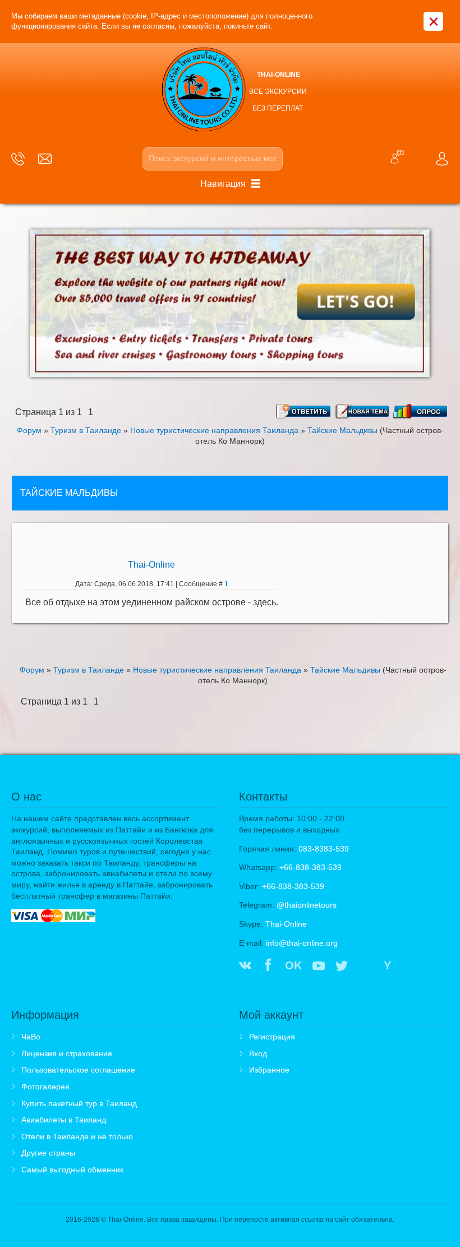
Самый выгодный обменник (72, 1169)
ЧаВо (30, 1036)
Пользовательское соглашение (78, 1069)
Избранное (269, 1069)
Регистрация (272, 1036)
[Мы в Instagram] (364, 966)
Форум (29, 430)
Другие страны (48, 1152)
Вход (258, 1053)
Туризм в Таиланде (85, 430)
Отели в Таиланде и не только (77, 1136)
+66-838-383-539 (310, 867)
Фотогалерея (45, 1086)
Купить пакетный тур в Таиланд (79, 1103)
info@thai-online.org (302, 942)
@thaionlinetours (307, 904)
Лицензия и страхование (66, 1053)
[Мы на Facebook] (268, 966)
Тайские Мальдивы (342, 430)
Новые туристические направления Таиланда (214, 430)
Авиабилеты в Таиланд (63, 1119)
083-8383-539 (323, 848)
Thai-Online (151, 564)
